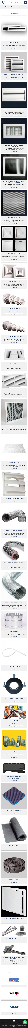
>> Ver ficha (14, 48)
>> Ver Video (14, 1013)
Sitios (14, 1026)
